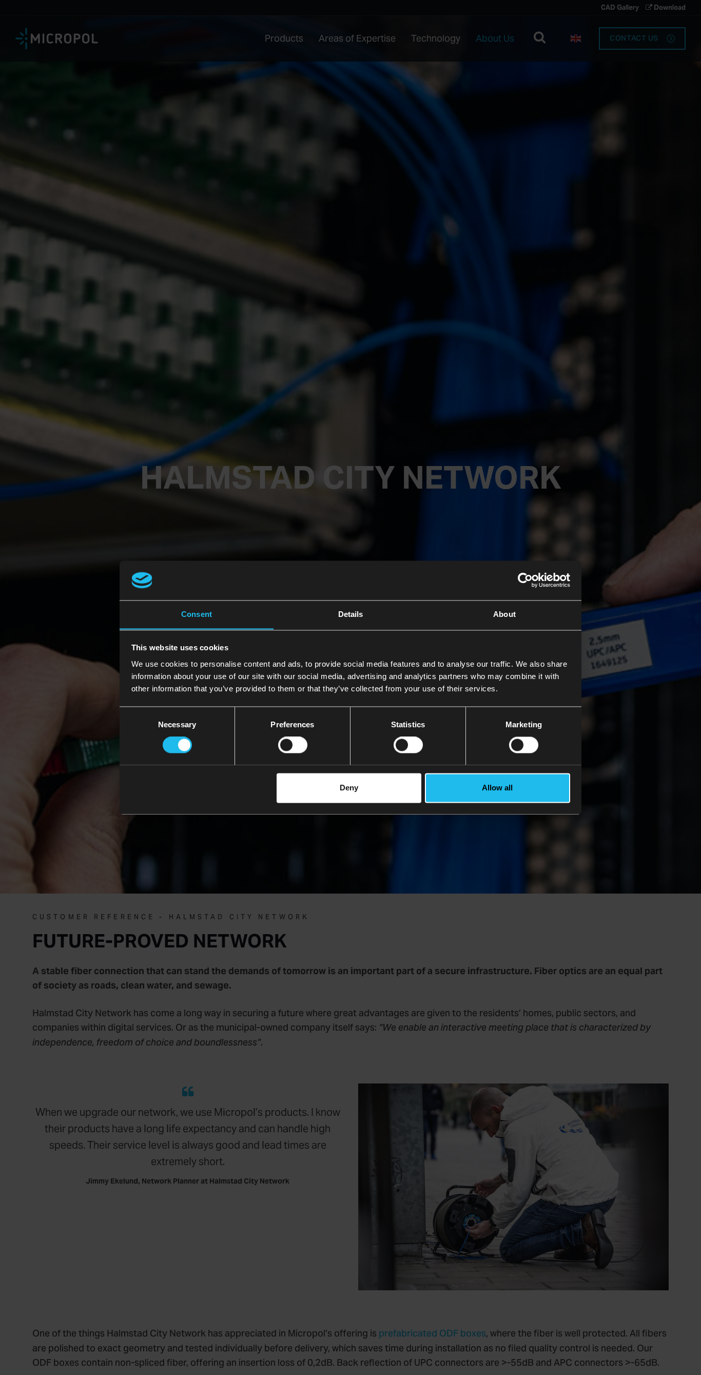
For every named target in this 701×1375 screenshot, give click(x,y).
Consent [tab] (196, 614)
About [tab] (504, 614)
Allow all (497, 787)
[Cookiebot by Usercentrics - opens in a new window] (525, 580)
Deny (349, 787)
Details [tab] (350, 614)
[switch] (292, 745)
